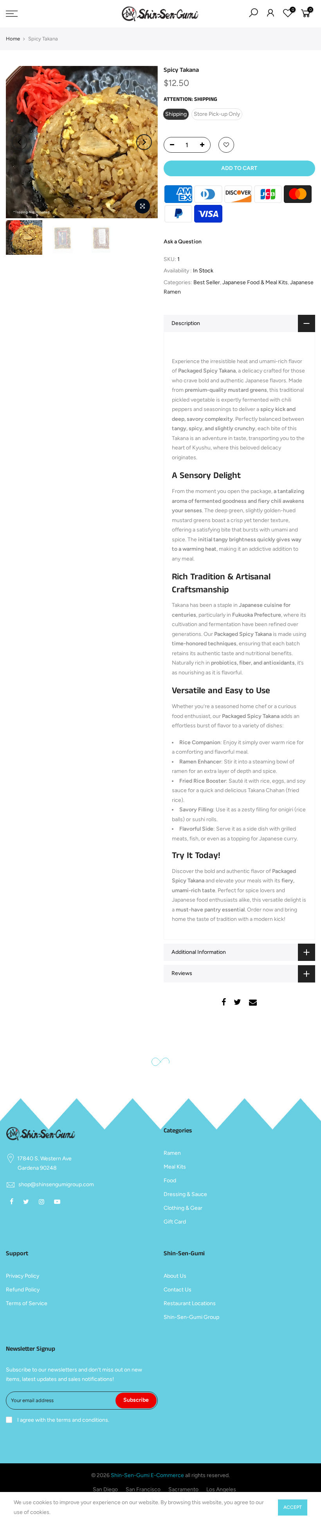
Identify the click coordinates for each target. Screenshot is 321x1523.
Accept (292, 1507)
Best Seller (206, 282)
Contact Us (177, 1289)
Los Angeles (221, 1489)
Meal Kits (175, 1166)
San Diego (105, 1489)
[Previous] (19, 142)
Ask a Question (183, 241)
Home (13, 39)
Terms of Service (26, 1303)
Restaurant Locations (190, 1303)
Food (170, 1180)
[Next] (144, 142)
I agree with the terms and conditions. (62, 1420)
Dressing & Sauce (185, 1194)
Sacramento (183, 1489)
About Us (175, 1276)
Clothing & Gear (183, 1208)
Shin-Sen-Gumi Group (191, 1317)
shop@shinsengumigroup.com (56, 1184)
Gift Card (175, 1221)
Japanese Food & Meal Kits (255, 282)
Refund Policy (23, 1289)
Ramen (172, 1153)
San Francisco (143, 1489)
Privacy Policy (22, 1276)
